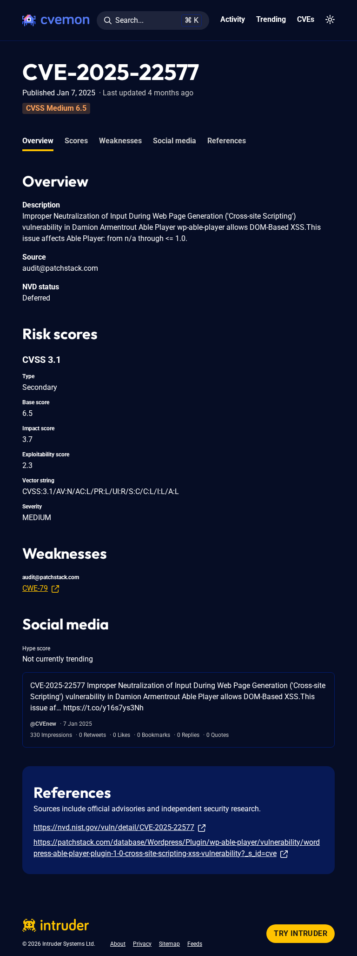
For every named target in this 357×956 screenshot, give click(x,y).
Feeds (194, 944)
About (118, 944)
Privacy (142, 944)
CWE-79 (35, 588)
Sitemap (169, 944)
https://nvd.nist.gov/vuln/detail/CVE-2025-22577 (113, 827)
